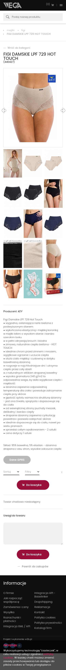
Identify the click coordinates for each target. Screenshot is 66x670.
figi (23, 30)
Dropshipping (43, 602)
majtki (11, 30)
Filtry (28, 472)
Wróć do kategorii (19, 48)
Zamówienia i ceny (16, 607)
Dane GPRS (17, 460)
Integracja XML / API (16, 626)
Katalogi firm (43, 628)
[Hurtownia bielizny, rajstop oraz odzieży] (12, 5)
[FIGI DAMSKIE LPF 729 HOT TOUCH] (33, 107)
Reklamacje (42, 607)
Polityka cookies (45, 617)
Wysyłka (8, 612)
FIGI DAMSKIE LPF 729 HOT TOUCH (29, 34)
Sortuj (7, 472)
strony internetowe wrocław (17, 639)
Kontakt (39, 612)
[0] (52, 5)
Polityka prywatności (48, 622)
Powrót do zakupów (35, 566)
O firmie (8, 593)
